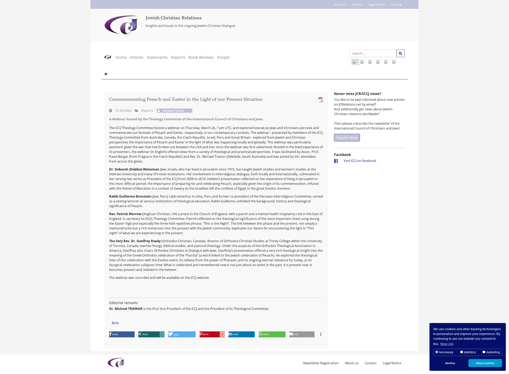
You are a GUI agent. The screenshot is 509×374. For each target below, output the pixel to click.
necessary (445, 352)
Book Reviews (201, 57)
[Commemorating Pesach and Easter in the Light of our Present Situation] (319, 99)
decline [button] (450, 363)
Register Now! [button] (347, 137)
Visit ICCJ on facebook (360, 161)
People (223, 57)
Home (121, 57)
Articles (137, 57)
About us (340, 4)
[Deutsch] (363, 62)
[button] (122, 334)
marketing (492, 352)
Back (115, 323)
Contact (357, 4)
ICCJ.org (396, 4)
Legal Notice (376, 4)
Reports (178, 57)
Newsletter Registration (321, 363)
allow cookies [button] (485, 363)
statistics (469, 352)
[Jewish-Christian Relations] (122, 25)
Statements (157, 57)
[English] (355, 62)
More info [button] (447, 344)
